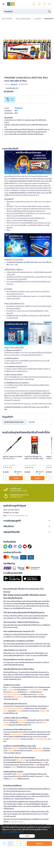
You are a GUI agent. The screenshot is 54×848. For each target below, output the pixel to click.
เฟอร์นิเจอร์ (19, 774)
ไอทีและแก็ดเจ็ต (21, 760)
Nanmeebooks (19, 697)
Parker (5, 711)
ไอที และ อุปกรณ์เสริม (23, 18)
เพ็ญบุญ (13, 692)
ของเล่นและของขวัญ (16, 734)
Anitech (39, 748)
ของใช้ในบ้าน (15, 748)
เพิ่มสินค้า (16, 478)
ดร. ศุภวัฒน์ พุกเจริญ (35, 690)
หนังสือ (9, 687)
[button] (4, 49)
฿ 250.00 (8, 91)
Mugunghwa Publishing (11, 694)
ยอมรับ (27, 836)
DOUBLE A (43, 711)
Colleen (6, 722)
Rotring (18, 711)
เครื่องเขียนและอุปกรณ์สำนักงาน (13, 708)
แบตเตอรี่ (37, 18)
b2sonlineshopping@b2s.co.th (17, 515)
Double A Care (37, 750)
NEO (43, 762)
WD (35, 765)
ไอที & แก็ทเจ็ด (7, 18)
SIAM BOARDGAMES (40, 739)
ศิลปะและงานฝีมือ (21, 720)
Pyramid (22, 722)
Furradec (14, 779)
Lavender (10, 690)
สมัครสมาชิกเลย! (17, 821)
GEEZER (14, 767)
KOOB (39, 694)
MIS (28, 692)
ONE (44, 776)
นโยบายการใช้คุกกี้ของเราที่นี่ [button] (13, 832)
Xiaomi (10, 750)
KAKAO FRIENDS (14, 739)
